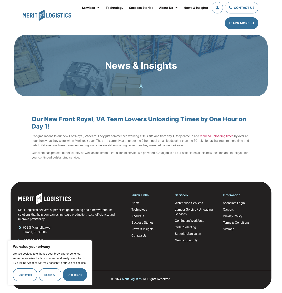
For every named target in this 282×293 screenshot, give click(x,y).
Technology (114, 8)
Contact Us (244, 8)
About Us (166, 8)
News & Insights (196, 8)
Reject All (50, 274)
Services (88, 8)
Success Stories (141, 8)
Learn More (239, 23)
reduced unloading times (216, 136)
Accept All (75, 274)
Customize (25, 274)
